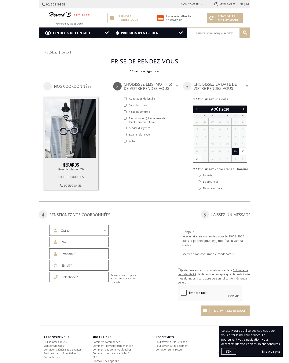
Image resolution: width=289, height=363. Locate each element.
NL (247, 4)
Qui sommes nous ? (55, 342)
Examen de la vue (139, 134)
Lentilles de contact (72, 33)
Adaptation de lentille (142, 98)
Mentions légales (54, 346)
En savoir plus (271, 351)
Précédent (50, 52)
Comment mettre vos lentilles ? (110, 353)
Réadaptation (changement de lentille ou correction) (147, 120)
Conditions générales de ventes (62, 349)
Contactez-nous (53, 357)
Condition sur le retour (169, 349)
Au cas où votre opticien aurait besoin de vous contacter (124, 278)
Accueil (66, 52)
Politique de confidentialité (60, 353)
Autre (132, 141)
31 (197, 158)
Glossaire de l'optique (105, 361)
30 (243, 151)
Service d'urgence (139, 128)
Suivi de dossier (138, 105)
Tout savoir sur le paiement (172, 346)
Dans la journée (212, 188)
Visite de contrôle (139, 112)
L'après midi (210, 182)
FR (241, 4)
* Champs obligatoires (145, 71)
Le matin (208, 175)
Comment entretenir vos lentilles (111, 349)
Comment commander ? (106, 342)
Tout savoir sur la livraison (171, 342)
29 (235, 151)
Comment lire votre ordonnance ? (112, 346)
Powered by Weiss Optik (69, 23)
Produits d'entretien (139, 33)
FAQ (95, 357)
